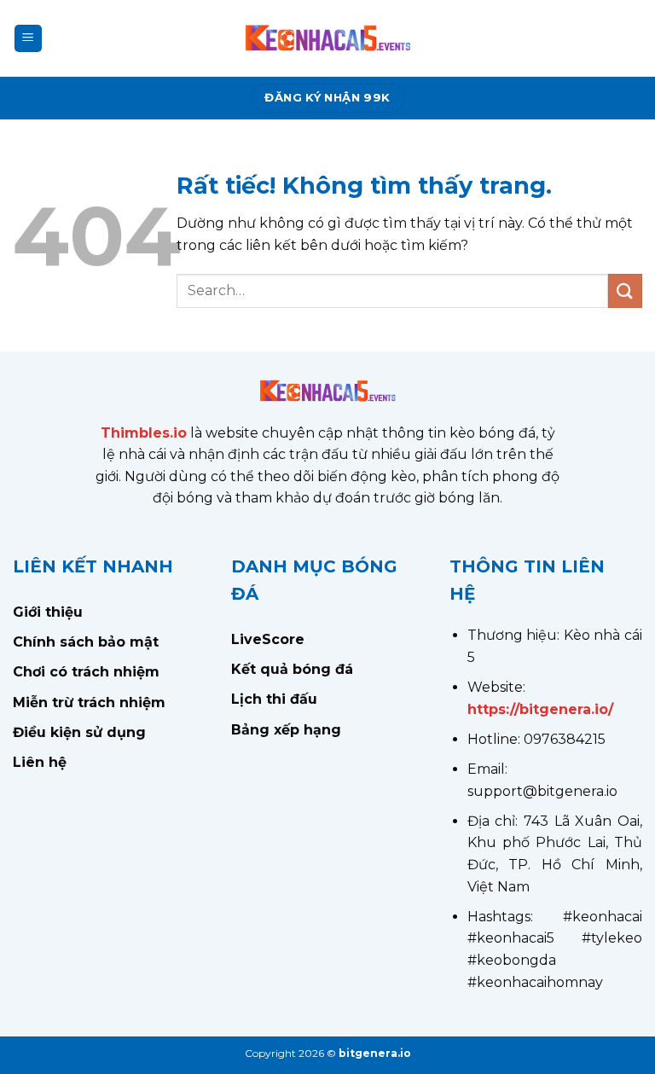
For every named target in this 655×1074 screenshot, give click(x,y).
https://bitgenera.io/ (540, 709)
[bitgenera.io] (327, 38)
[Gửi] (625, 290)
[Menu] (28, 39)
